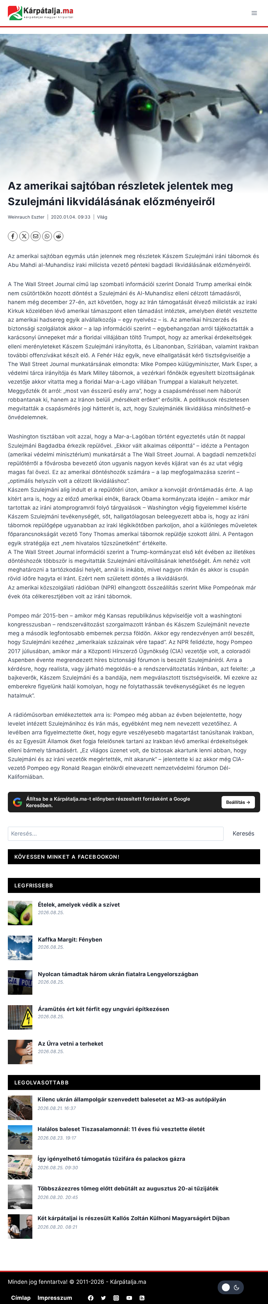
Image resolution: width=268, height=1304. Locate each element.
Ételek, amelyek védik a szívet (79, 904)
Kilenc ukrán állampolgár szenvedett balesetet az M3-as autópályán (132, 1099)
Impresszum (55, 1298)
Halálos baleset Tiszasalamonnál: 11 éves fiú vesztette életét (121, 1129)
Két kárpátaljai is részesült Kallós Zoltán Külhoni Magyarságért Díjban (134, 1218)
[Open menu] (254, 13)
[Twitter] (103, 1298)
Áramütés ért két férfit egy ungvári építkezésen (103, 1009)
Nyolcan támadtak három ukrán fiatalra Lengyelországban (118, 974)
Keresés (243, 833)
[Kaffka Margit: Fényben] (20, 948)
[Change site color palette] (231, 1287)
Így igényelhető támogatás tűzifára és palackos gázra (111, 1159)
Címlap (21, 1298)
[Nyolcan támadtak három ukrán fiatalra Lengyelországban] (20, 982)
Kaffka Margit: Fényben (70, 939)
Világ (102, 217)
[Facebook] (13, 236)
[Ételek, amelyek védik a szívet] (20, 913)
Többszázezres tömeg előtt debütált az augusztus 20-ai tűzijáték (128, 1188)
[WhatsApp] (47, 236)
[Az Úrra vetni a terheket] (20, 1052)
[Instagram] (116, 1298)
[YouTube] (129, 1298)
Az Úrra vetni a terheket (70, 1043)
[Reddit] (58, 236)
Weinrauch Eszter (26, 217)
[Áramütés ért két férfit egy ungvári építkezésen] (20, 1017)
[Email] (36, 236)
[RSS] (141, 1298)
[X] (24, 236)
